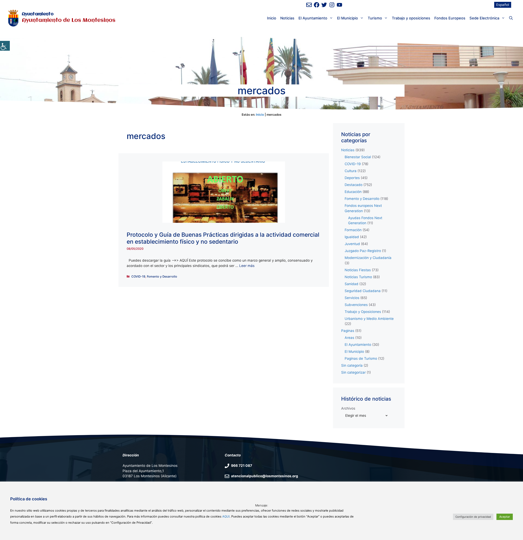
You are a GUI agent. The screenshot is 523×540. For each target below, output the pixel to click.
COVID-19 (138, 276)
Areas (349, 338)
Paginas (347, 331)
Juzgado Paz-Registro (363, 251)
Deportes (352, 178)
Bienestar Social (358, 157)
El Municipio (347, 18)
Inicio (271, 18)
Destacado (353, 185)
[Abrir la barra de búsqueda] (511, 18)
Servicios (352, 298)
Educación (353, 192)
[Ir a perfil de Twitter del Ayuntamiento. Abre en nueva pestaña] (324, 5)
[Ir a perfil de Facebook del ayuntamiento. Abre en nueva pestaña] (316, 5)
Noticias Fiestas (358, 270)
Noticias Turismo (358, 277)
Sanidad (351, 284)
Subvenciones (356, 305)
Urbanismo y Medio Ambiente (369, 319)
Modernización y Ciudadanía (368, 258)
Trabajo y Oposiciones (363, 312)
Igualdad (352, 237)
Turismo (375, 18)
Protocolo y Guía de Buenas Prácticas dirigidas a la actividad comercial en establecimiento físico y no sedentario (223, 238)
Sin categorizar (353, 372)
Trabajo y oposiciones (411, 18)
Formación (353, 230)
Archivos (348, 408)
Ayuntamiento (38, 14)
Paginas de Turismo (361, 358)
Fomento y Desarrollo (162, 276)
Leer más (247, 266)
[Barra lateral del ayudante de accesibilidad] (5, 46)
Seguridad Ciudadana (363, 291)
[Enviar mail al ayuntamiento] (309, 5)
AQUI (226, 516)
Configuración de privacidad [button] (473, 516)
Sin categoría (352, 365)
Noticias (287, 18)
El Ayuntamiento (312, 18)
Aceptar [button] (504, 516)
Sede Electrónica (484, 18)
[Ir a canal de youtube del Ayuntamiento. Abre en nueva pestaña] (339, 5)
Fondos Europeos (449, 18)
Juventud (352, 244)
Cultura (350, 171)
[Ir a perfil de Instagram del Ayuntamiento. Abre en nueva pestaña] (332, 5)
